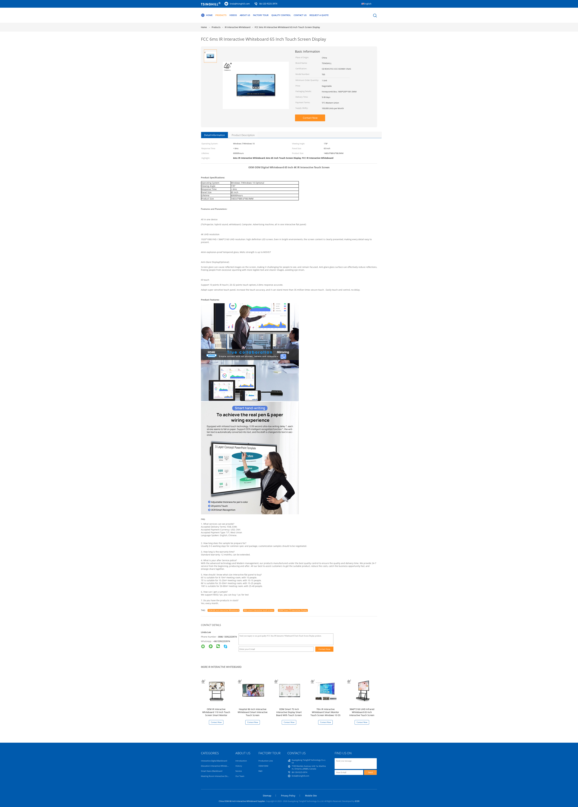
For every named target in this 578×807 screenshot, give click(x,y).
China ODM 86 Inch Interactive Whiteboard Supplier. (242, 801)
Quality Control (281, 15)
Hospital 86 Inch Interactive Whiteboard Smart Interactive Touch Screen (252, 712)
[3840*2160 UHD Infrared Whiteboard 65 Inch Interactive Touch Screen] (362, 690)
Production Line (265, 760)
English (367, 3)
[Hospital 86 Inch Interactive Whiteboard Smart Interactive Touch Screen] (253, 690)
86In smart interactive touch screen (258, 610)
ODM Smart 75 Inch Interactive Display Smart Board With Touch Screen (289, 712)
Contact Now (310, 117)
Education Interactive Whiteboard (216, 766)
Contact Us (300, 15)
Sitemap (267, 795)
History (238, 766)
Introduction (241, 760)
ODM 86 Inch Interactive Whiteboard (223, 610)
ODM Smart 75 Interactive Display (293, 610)
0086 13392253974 (227, 636)
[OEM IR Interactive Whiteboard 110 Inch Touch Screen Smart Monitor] (217, 690)
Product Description (243, 135)
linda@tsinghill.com (240, 3)
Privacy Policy (288, 795)
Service (238, 771)
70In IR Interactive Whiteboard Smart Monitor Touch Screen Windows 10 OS (325, 712)
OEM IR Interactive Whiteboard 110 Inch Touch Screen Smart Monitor (216, 712)
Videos (233, 15)
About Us (245, 15)
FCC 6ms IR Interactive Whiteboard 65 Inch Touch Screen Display (287, 27)
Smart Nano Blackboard (211, 771)
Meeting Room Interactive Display (216, 776)
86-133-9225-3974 (268, 4)
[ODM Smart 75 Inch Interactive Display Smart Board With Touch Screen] (289, 690)
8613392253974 (222, 641)
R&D (260, 771)
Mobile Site (311, 795)
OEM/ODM (263, 766)
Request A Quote (319, 15)
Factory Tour (261, 15)
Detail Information (214, 135)
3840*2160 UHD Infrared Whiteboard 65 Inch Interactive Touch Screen (361, 712)
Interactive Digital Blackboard (214, 760)
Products (221, 15)
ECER (357, 801)
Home (209, 15)
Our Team (239, 776)
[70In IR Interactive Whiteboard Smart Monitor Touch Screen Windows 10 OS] (326, 690)
